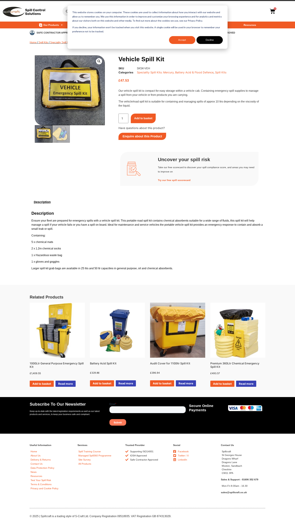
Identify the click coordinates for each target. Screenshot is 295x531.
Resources (250, 25)
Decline (210, 39)
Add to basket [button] (41, 383)
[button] (99, 61)
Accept (182, 39)
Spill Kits (43, 42)
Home (33, 42)
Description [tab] (42, 202)
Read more (65, 383)
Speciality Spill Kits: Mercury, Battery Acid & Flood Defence (175, 72)
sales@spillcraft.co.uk (234, 492)
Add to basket (143, 118)
